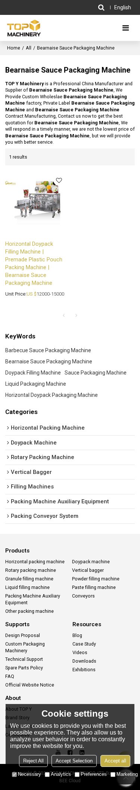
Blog (77, 635)
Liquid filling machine (27, 587)
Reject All (33, 761)
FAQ (9, 676)
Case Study (84, 644)
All (28, 48)
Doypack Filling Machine (33, 373)
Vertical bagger (88, 570)
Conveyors (83, 596)
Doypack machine (91, 561)
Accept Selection (74, 761)
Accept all (115, 761)
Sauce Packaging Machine (96, 373)
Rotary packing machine (30, 570)
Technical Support (24, 659)
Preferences (94, 774)
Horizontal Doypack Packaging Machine (51, 395)
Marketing (127, 774)
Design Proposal (22, 635)
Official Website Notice (29, 685)
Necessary (29, 774)
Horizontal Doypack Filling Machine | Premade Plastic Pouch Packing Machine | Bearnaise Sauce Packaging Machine (33, 263)
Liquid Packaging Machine (35, 384)
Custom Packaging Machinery (25, 647)
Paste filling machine (94, 587)
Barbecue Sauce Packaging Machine (48, 350)
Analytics (61, 774)
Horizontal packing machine (35, 561)
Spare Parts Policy (24, 667)
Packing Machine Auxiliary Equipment (32, 599)
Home (13, 48)
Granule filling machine (29, 579)
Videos (79, 652)
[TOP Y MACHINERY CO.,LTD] (24, 28)
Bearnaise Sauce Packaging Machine (48, 361)
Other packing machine (29, 611)
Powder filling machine (95, 579)
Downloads (84, 661)
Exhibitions (84, 669)
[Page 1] (63, 315)
